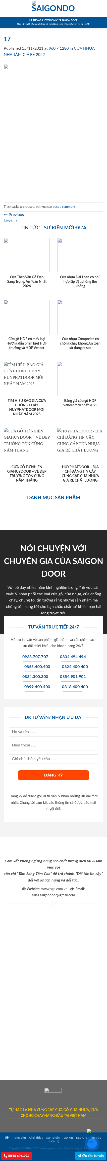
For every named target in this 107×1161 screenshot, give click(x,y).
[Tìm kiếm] (101, 8)
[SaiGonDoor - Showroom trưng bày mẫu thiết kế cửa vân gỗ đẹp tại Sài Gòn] (53, 8)
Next (10, 221)
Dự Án (68, 1137)
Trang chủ (18, 1137)
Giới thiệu (36, 1137)
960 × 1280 (59, 48)
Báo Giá (81, 1137)
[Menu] (7, 8)
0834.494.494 (18, 1156)
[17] (53, 130)
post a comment (64, 206)
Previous (14, 215)
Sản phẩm (53, 1137)
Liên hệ (54, 1141)
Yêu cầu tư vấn (92, 1156)
